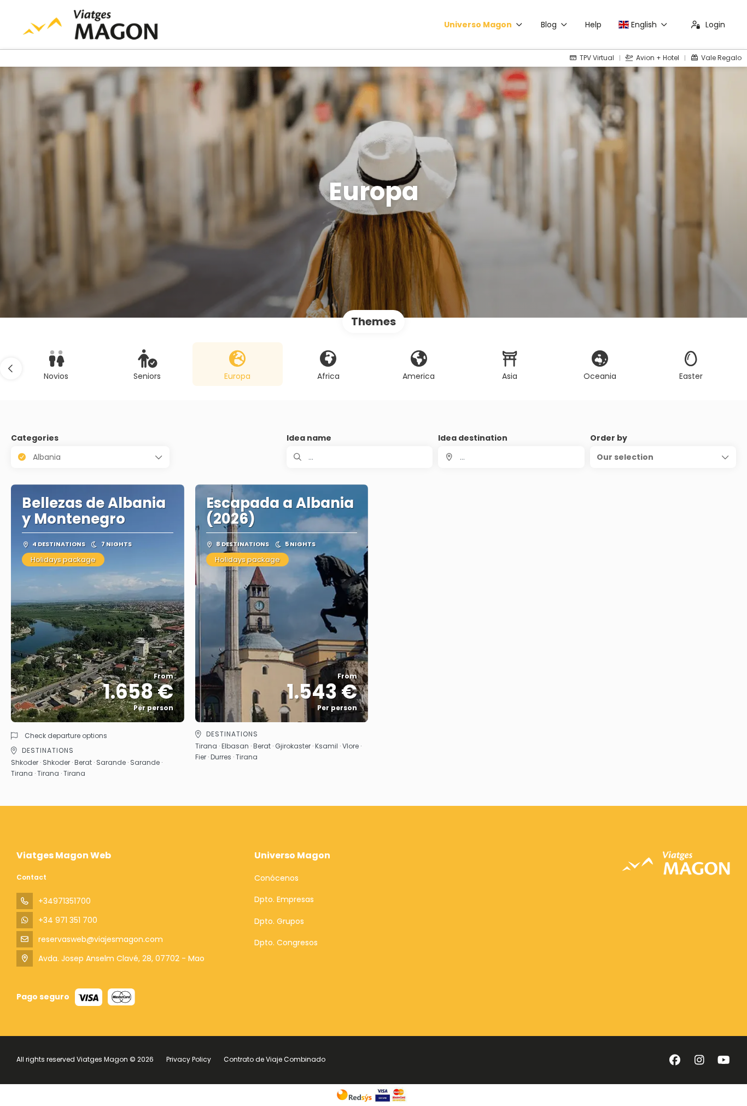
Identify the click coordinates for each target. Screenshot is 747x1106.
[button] (11, 368)
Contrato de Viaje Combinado (274, 1059)
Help (593, 24)
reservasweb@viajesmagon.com (100, 939)
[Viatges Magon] (676, 863)
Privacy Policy (188, 1059)
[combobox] (511, 457)
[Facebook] (674, 1060)
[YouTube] (724, 1060)
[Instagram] (699, 1060)
